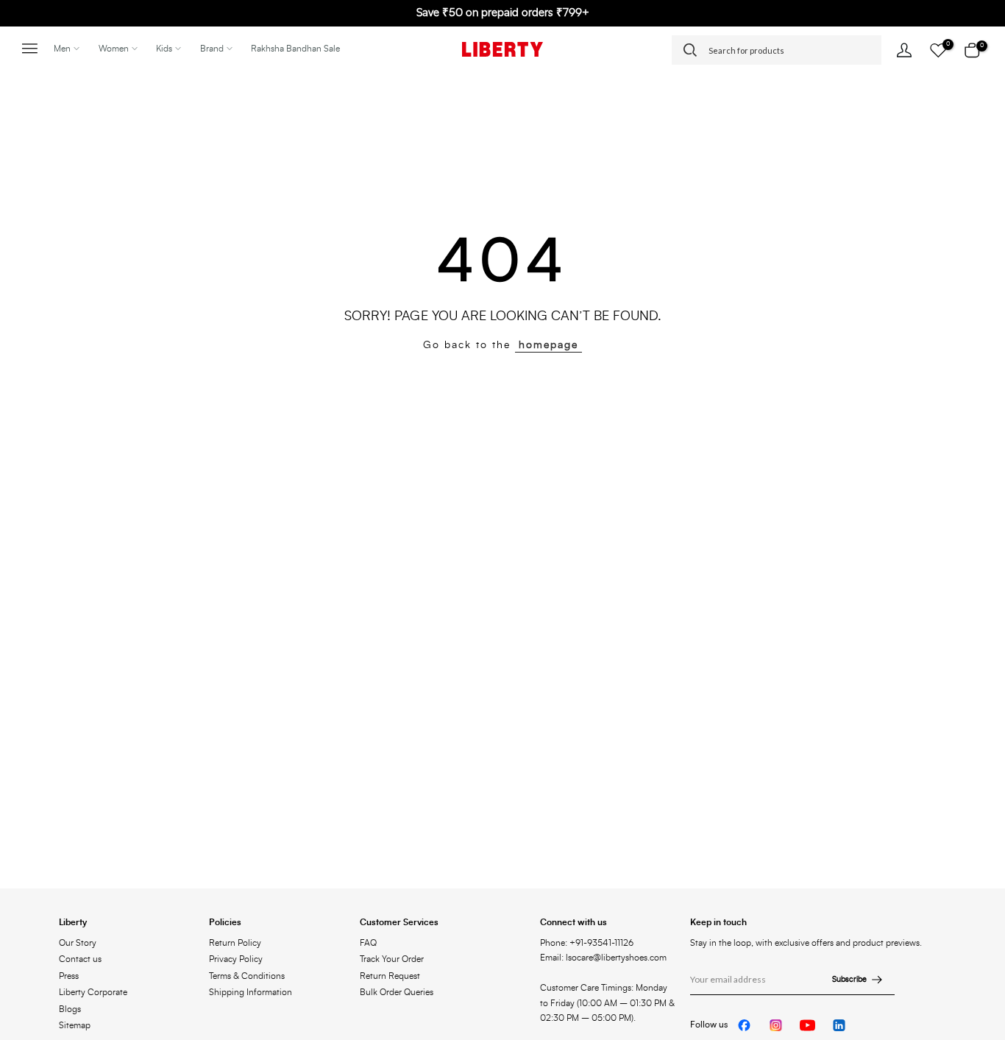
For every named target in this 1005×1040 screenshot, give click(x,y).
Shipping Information (250, 992)
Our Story (77, 942)
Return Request (390, 976)
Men (62, 48)
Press (69, 976)
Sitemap (74, 1025)
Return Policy (235, 942)
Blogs (70, 1009)
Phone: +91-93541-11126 (586, 942)
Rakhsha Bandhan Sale (295, 48)
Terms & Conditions (247, 976)
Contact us (80, 959)
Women (114, 48)
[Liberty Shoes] (502, 49)
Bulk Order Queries (396, 992)
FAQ (368, 942)
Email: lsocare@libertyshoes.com (603, 957)
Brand (212, 48)
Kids (164, 48)
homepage (548, 345)
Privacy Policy (236, 959)
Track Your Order (392, 959)
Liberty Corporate (93, 992)
